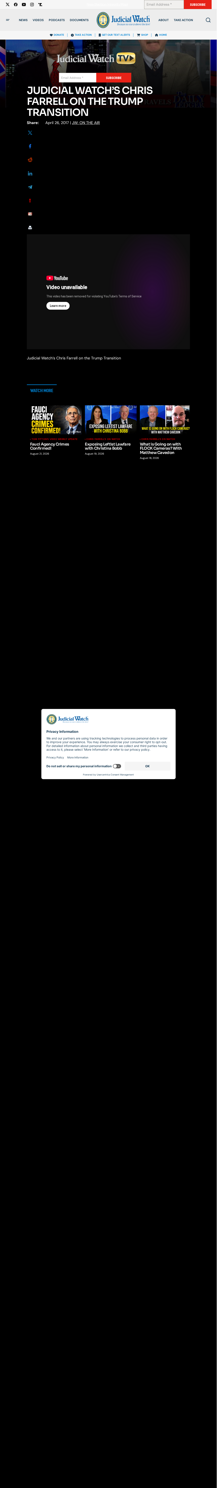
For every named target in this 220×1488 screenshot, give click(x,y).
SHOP (144, 35)
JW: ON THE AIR (86, 122)
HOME (163, 35)
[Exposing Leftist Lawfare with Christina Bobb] (111, 419)
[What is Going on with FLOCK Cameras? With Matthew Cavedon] (166, 419)
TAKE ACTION (83, 35)
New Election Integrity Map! (107, 4)
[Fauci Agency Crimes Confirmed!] (56, 419)
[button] (7, 20)
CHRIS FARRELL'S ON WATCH (103, 439)
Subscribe (198, 5)
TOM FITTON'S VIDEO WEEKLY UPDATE (54, 439)
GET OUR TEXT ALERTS (116, 35)
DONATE (59, 35)
